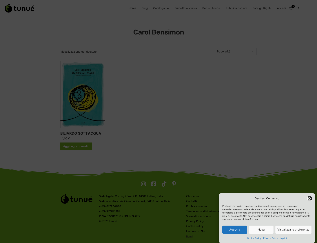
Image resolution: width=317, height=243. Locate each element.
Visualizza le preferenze (293, 229)
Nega (261, 229)
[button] (309, 198)
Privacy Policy (270, 238)
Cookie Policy (254, 238)
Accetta (234, 229)
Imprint (283, 238)
